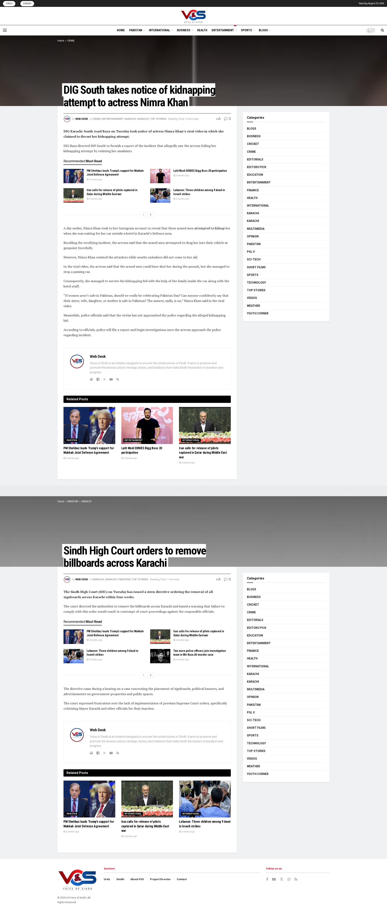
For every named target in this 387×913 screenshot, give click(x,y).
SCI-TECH (253, 259)
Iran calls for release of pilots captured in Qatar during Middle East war (203, 452)
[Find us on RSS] (295, 879)
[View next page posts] (151, 214)
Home (60, 40)
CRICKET (253, 144)
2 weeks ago (95, 179)
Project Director (160, 879)
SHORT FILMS (256, 267)
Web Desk (81, 118)
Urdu (9, 3)
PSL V (251, 251)
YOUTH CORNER (257, 313)
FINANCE (253, 190)
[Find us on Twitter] (281, 879)
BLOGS (263, 30)
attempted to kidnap (209, 228)
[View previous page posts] (143, 214)
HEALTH (202, 30)
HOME (121, 30)
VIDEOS (252, 297)
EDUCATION (255, 174)
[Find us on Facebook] (267, 879)
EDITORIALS (255, 159)
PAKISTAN (135, 30)
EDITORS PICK (256, 167)
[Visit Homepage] (193, 16)
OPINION (253, 236)
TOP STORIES (158, 118)
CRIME (71, 40)
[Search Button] (382, 30)
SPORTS (246, 30)
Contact (182, 879)
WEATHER (253, 305)
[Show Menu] (5, 30)
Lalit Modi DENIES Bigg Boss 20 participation (200, 170)
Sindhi (27, 3)
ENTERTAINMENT (223, 30)
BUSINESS (183, 30)
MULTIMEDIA (255, 228)
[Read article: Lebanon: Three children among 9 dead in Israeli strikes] (160, 195)
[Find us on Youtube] (274, 879)
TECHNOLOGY (256, 282)
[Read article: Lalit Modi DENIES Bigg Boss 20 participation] (160, 176)
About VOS (137, 879)
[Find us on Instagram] (288, 879)
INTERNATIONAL (159, 30)
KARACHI (130, 118)
